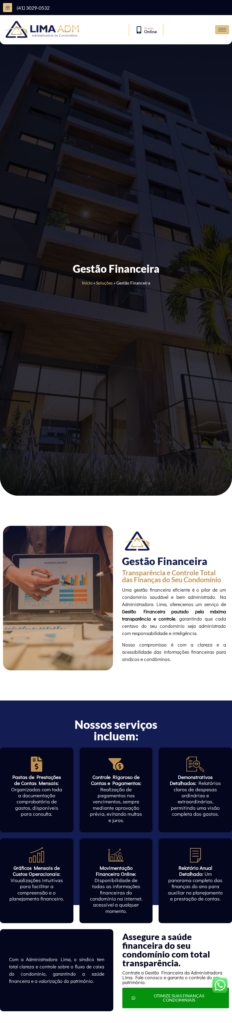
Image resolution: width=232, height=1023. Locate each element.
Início (87, 283)
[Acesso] (139, 29)
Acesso (148, 28)
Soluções (104, 283)
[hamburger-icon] (222, 29)
